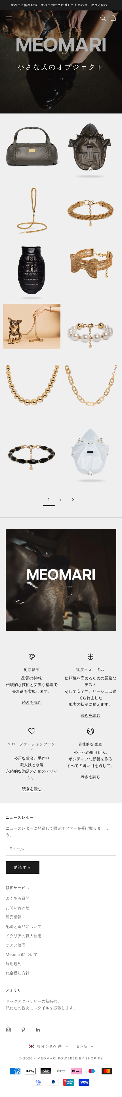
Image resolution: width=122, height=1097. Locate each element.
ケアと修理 (16, 945)
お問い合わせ (18, 907)
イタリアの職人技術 (23, 935)
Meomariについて (22, 954)
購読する (22, 867)
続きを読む (32, 702)
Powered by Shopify (80, 1058)
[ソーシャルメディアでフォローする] (8, 1030)
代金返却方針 (18, 973)
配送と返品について (23, 926)
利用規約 (14, 963)
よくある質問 (18, 898)
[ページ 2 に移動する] (73, 499)
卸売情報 (14, 916)
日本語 (82, 1046)
